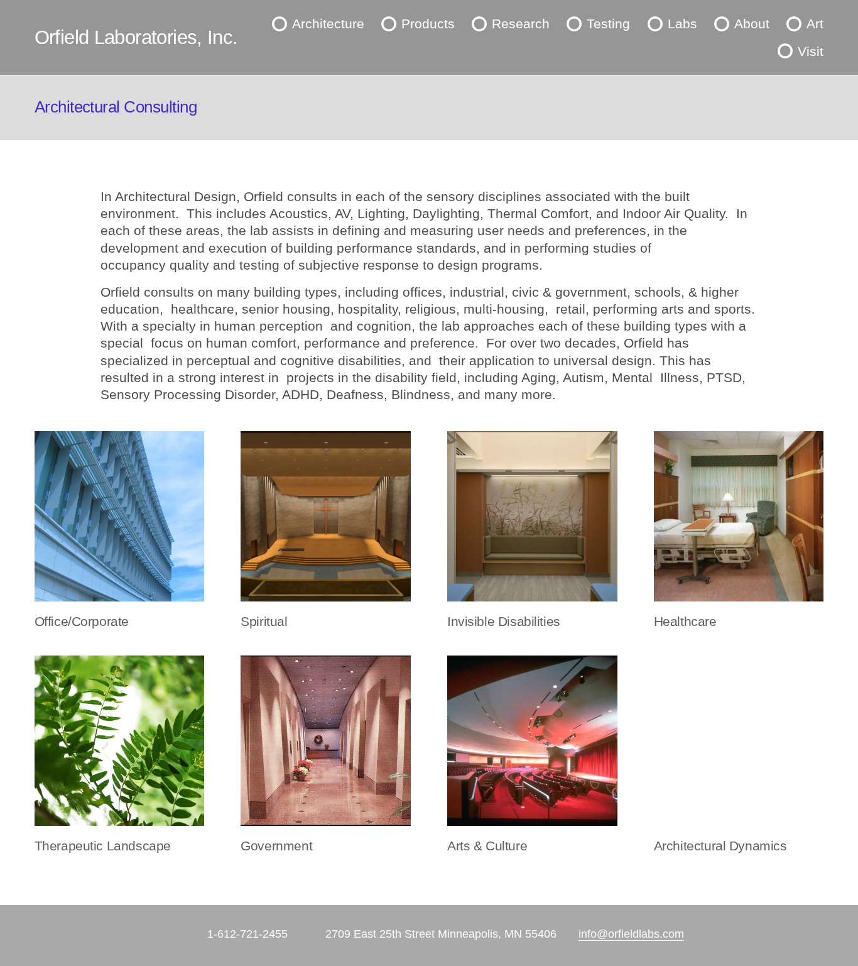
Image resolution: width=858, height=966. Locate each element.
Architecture (328, 23)
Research (521, 23)
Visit (810, 51)
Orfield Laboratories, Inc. (136, 37)
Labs (682, 23)
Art (814, 23)
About (751, 23)
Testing (608, 23)
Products (428, 23)
